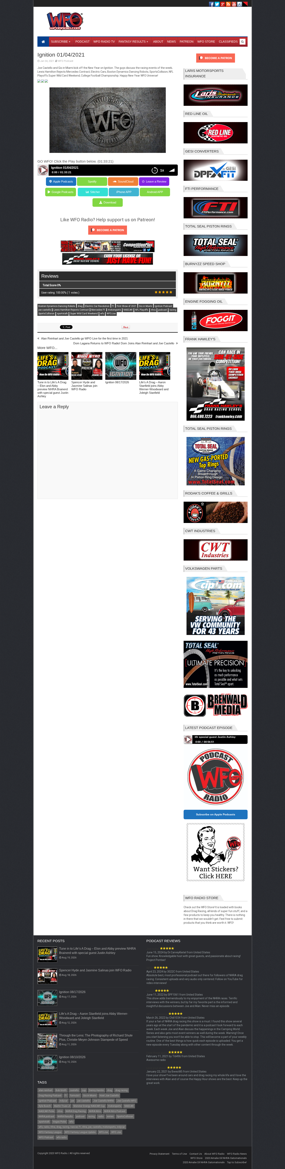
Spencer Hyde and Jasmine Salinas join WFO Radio (84, 386)
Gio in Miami (145, 306)
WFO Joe (116, 1132)
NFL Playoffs (141, 309)
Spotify (92, 181)
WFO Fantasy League (50, 1132)
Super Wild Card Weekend (84, 313)
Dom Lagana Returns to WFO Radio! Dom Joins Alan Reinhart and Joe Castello (123, 343)
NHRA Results (65, 1116)
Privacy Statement (159, 1153)
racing (172, 309)
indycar (63, 1100)
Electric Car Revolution (97, 306)
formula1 (75, 1095)
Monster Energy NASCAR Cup (89, 1106)
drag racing (121, 1090)
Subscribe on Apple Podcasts (215, 814)
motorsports (114, 309)
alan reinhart (45, 1090)
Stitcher (95, 192)
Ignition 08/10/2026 (72, 1057)
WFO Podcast (65, 60)
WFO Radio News (237, 1153)
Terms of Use (179, 1153)
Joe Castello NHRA (103, 1100)
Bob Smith (61, 1090)
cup (84, 1090)
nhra (153, 309)
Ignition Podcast (163, 306)
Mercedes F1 (98, 309)
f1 (113, 306)
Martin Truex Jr (62, 1106)
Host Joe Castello (109, 1095)
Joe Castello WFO (126, 1100)
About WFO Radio (214, 1153)
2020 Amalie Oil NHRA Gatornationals (226, 1158)
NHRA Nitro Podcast (114, 1111)
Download (110, 202)
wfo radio (61, 1137)
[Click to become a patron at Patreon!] (107, 235)
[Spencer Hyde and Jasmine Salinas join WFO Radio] (86, 366)
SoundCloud (125, 181)
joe (72, 1100)
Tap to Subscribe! (237, 1162)
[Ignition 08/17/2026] (120, 366)
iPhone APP (123, 192)
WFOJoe (111, 313)
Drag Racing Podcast (50, 1095)
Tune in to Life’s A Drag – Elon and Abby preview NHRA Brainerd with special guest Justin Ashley (52, 389)
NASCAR (128, 309)
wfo (102, 313)
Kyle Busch (45, 1106)
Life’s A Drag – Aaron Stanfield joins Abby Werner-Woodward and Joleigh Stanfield (153, 387)
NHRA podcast (46, 1116)
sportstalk (62, 313)
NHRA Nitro (95, 1111)
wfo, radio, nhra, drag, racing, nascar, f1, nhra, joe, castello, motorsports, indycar (82, 1127)
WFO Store (196, 1158)
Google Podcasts (62, 192)
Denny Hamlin (96, 1090)
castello (74, 1090)
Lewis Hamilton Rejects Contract (71, 309)
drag (80, 306)
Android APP (155, 192)
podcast (162, 309)
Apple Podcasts (63, 181)
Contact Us (195, 1153)
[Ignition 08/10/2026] (47, 1063)
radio (101, 1116)
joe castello (44, 309)
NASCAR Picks (46, 1111)
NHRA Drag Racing (76, 1111)
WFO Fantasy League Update (80, 1132)
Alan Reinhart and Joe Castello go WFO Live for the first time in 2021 (84, 338)
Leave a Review (156, 181)
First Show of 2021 (126, 306)
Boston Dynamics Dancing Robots (56, 306)
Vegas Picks (59, 1121)
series (110, 1116)
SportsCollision (46, 313)
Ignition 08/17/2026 (117, 382)
